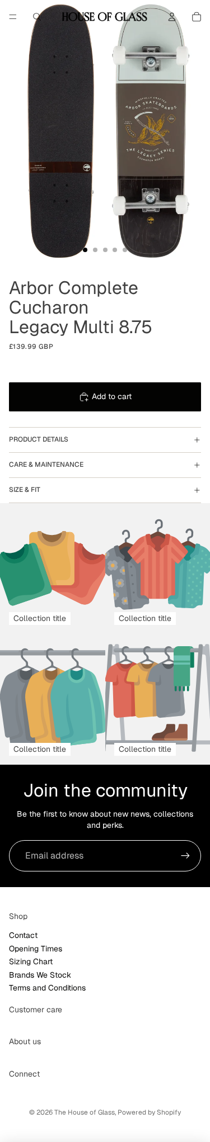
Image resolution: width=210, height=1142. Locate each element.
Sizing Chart (31, 961)
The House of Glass (84, 1112)
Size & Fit (24, 489)
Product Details (38, 439)
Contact (23, 935)
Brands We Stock (40, 975)
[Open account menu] (172, 16)
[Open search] (37, 16)
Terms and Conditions (47, 988)
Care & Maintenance (46, 464)
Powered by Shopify (149, 1112)
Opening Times (35, 949)
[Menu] (13, 17)
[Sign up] (185, 855)
